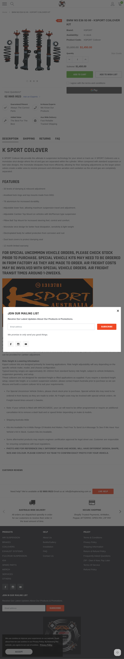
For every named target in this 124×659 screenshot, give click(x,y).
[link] (11, 344)
